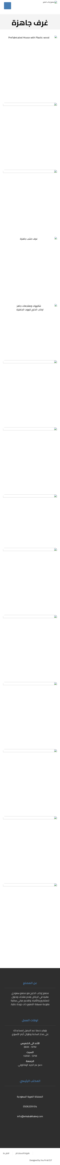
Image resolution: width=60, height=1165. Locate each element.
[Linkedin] (30, 1128)
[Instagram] (24, 1128)
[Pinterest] (18, 1128)
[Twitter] (36, 1128)
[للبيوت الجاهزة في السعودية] (44, 7)
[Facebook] (42, 1128)
